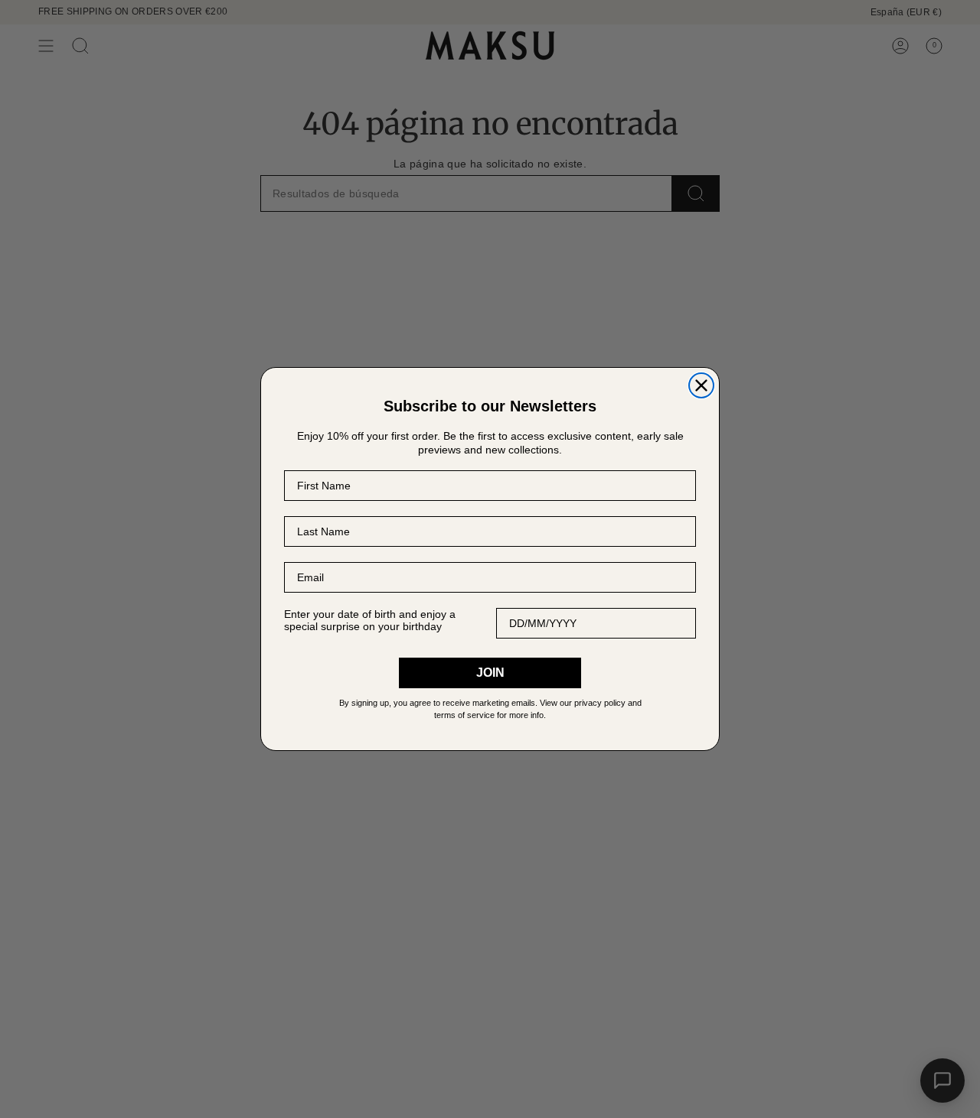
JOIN (490, 672)
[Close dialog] (701, 385)
